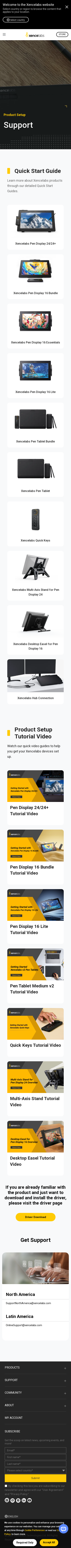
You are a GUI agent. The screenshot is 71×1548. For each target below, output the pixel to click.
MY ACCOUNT (14, 1418)
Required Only (24, 1542)
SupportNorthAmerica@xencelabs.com (28, 1303)
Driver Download (35, 1217)
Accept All (49, 1542)
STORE (62, 34)
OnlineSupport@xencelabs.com (24, 1325)
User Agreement (53, 1489)
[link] (4, 34)
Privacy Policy (19, 1494)
